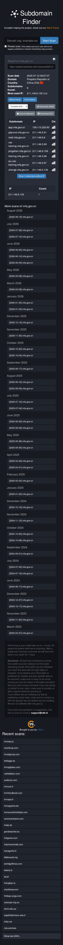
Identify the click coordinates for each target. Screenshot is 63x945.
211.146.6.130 (40, 169)
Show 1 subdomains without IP (31, 176)
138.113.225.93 (40, 127)
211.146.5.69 (39, 144)
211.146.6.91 (39, 132)
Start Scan (49, 40)
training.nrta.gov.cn (18, 156)
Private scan (30, 47)
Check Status (29, 99)
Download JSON (46, 106)
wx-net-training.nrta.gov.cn (18, 162)
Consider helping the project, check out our (31, 27)
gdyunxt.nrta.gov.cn (18, 132)
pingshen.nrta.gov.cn (19, 151)
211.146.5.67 (39, 163)
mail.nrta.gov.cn (16, 137)
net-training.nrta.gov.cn (18, 144)
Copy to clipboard (26, 113)
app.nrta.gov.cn (16, 127)
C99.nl (40, 729)
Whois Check (14, 99)
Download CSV (46, 113)
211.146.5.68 (39, 156)
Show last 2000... (12, 935)
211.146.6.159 (40, 151)
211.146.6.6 (38, 137)
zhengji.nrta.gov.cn (18, 169)
